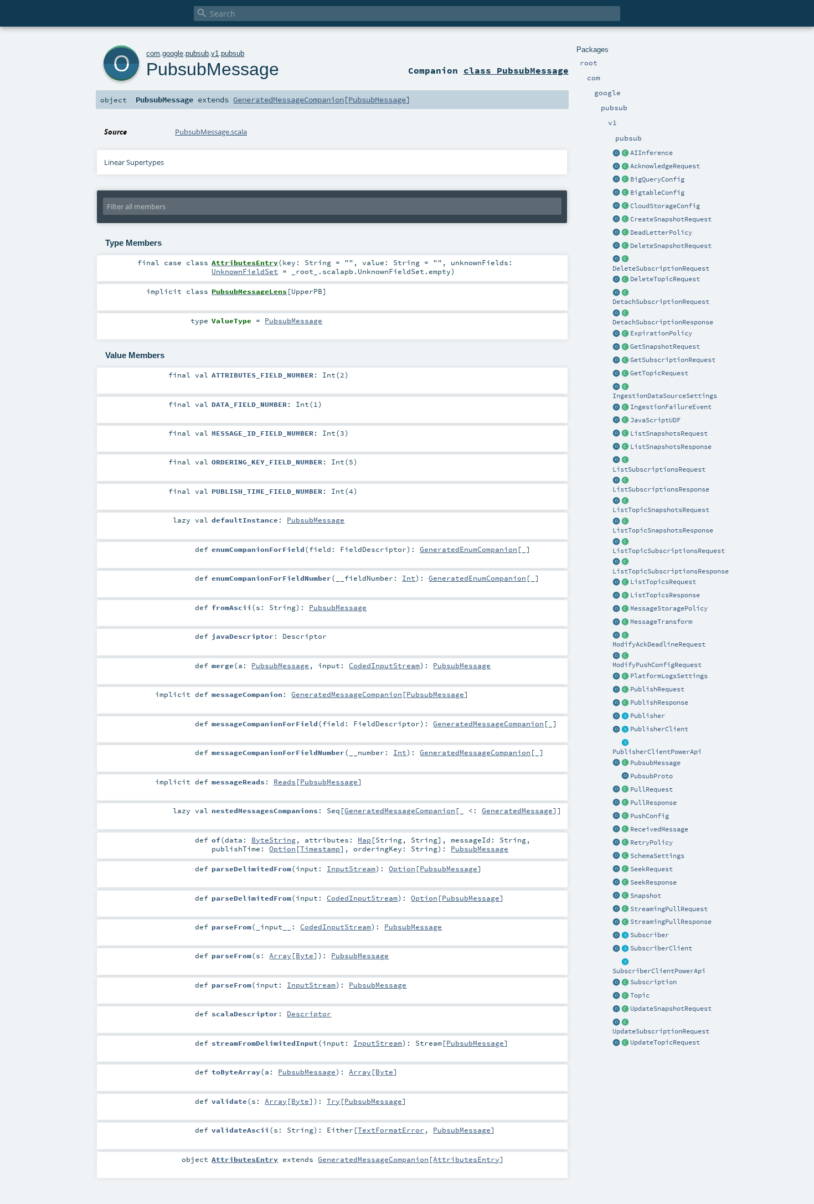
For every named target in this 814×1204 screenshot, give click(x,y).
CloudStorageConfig (665, 206)
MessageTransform (661, 622)
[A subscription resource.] (625, 982)
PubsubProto (651, 776)
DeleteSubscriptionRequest (660, 268)
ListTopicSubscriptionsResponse (670, 571)
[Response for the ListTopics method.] (625, 595)
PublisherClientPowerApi (657, 752)
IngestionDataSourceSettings (664, 396)
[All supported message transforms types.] (625, 622)
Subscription (653, 982)
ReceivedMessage (659, 829)
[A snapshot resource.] (625, 896)
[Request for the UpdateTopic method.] (625, 1042)
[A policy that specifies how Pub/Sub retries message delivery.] (625, 843)
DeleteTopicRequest (665, 279)
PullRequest (651, 789)
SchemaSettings (657, 856)
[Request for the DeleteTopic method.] (625, 279)
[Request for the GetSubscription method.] (625, 360)
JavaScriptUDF (655, 420)
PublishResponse (659, 702)
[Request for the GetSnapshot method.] (625, 347)
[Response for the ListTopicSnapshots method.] (625, 521)
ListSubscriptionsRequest (658, 469)
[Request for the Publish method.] (625, 689)
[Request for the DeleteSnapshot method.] (625, 246)
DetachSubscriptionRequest (660, 302)
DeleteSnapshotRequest (671, 246)
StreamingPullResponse (671, 922)
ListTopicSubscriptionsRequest (668, 551)
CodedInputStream (384, 665)
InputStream (351, 868)
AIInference (651, 153)
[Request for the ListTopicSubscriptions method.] (625, 542)
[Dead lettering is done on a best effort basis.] (625, 233)
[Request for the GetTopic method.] (625, 373)
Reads (285, 781)
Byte (304, 955)
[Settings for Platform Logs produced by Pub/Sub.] (625, 676)
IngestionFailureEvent (671, 407)
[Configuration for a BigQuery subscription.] (625, 179)
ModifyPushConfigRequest (657, 665)
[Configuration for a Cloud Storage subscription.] (625, 206)
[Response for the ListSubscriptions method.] (625, 480)
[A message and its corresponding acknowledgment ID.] (625, 829)
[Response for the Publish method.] (625, 703)
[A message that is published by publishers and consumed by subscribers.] (625, 763)
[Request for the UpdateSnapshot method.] (625, 1009)
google (172, 53)
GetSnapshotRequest (665, 346)
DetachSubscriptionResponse (662, 322)
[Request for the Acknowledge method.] (625, 166)
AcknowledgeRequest (665, 166)
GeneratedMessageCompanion (288, 100)
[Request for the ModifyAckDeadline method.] (625, 635)
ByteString (273, 839)
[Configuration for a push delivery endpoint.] (625, 816)
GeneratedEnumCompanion (468, 549)
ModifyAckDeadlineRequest (658, 644)
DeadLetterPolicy (661, 232)
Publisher (647, 716)
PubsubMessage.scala (211, 132)
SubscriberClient (661, 948)
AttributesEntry (466, 1159)
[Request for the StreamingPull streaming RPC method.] (625, 909)
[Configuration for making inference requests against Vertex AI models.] (625, 153)
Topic (640, 995)
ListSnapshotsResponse (671, 447)
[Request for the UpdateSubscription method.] (625, 1022)
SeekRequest (651, 869)
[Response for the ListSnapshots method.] (625, 447)
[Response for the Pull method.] (625, 803)
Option (282, 848)
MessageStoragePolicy (669, 608)
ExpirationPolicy (661, 333)
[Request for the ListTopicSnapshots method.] (625, 501)
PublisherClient (659, 729)
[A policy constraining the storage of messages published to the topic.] (625, 608)
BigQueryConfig (657, 179)
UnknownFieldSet (245, 271)
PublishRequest (657, 689)
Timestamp (320, 848)
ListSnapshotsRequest (669, 433)
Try (333, 1101)
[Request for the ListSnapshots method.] (625, 434)
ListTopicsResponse (665, 595)
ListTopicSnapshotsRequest (660, 510)
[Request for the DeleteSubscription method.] (625, 259)
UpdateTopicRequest (665, 1042)
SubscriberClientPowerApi (658, 971)
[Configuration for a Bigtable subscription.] (625, 193)
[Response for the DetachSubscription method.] (625, 313)
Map (364, 839)
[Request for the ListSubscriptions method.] (625, 460)
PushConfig (649, 816)
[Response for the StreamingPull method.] (625, 922)
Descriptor (309, 1013)
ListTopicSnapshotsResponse (662, 530)
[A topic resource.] (625, 995)
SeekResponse (653, 882)
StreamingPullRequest (669, 909)
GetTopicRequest (659, 373)
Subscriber (649, 935)
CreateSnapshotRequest (671, 219)
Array (280, 955)
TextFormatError (391, 1129)
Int (408, 577)
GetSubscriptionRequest (672, 360)
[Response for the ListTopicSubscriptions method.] (625, 562)
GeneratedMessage (517, 810)
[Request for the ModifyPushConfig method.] (625, 656)
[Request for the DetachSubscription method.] (625, 292)
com (153, 53)
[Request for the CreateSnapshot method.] (625, 219)
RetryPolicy (651, 842)
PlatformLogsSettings (669, 676)
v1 (215, 53)
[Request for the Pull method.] (625, 790)
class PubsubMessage (516, 70)
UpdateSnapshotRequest (671, 1008)
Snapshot (645, 896)
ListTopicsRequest (663, 582)
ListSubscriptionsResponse (660, 489)
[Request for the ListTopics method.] (625, 582)
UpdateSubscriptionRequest (660, 1031)
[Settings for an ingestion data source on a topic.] (625, 387)
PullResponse (653, 803)
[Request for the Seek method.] (625, 869)
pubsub (197, 53)
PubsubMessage (655, 763)
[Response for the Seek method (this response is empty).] (625, 883)
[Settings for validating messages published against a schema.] (625, 856)
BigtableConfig (657, 193)
